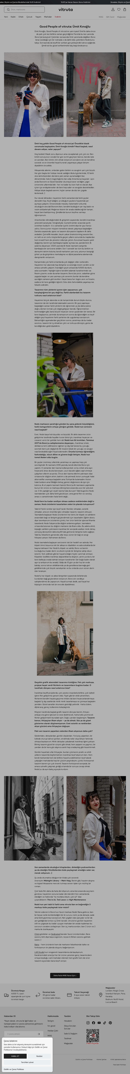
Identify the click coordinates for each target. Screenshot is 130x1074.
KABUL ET (15, 1056)
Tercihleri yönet (27, 1062)
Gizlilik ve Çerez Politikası (14, 1069)
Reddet (39, 1056)
